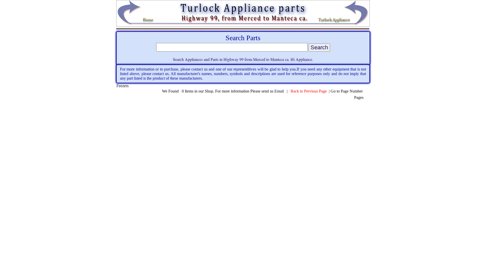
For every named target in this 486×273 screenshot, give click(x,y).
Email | (282, 91)
